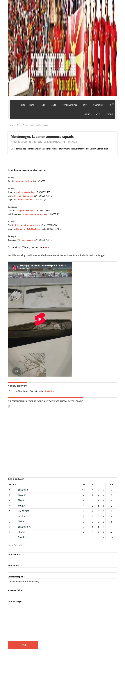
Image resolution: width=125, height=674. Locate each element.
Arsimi (21, 521)
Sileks (21, 500)
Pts (83, 484)
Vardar (21, 516)
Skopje (21, 532)
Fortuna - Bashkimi (24, 181)
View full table (15, 545)
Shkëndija (49, 391)
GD (111, 484)
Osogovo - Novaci (24, 210)
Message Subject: (16, 590)
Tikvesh (22, 495)
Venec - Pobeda (24, 199)
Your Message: (15, 601)
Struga (21, 506)
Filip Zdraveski (20, 142)
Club (13, 484)
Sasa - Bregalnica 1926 (33, 214)
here (47, 247)
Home (10, 125)
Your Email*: (14, 565)
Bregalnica (23, 511)
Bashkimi (22, 537)
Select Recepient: (16, 576)
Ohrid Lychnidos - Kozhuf (26, 225)
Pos (9, 484)
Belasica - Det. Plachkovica (29, 228)
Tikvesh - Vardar (25, 239)
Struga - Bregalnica (24, 195)
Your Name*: (14, 554)
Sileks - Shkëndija (24, 192)
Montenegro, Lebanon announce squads (42, 136)
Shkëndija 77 (24, 527)
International (54, 142)
